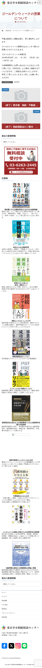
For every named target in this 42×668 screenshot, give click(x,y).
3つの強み (5, 605)
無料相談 (4, 617)
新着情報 (16, 82)
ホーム (4, 592)
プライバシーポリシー (8, 613)
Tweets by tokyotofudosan (11, 658)
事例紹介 (4, 609)
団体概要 (4, 600)
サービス (4, 596)
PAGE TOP (39, 645)
